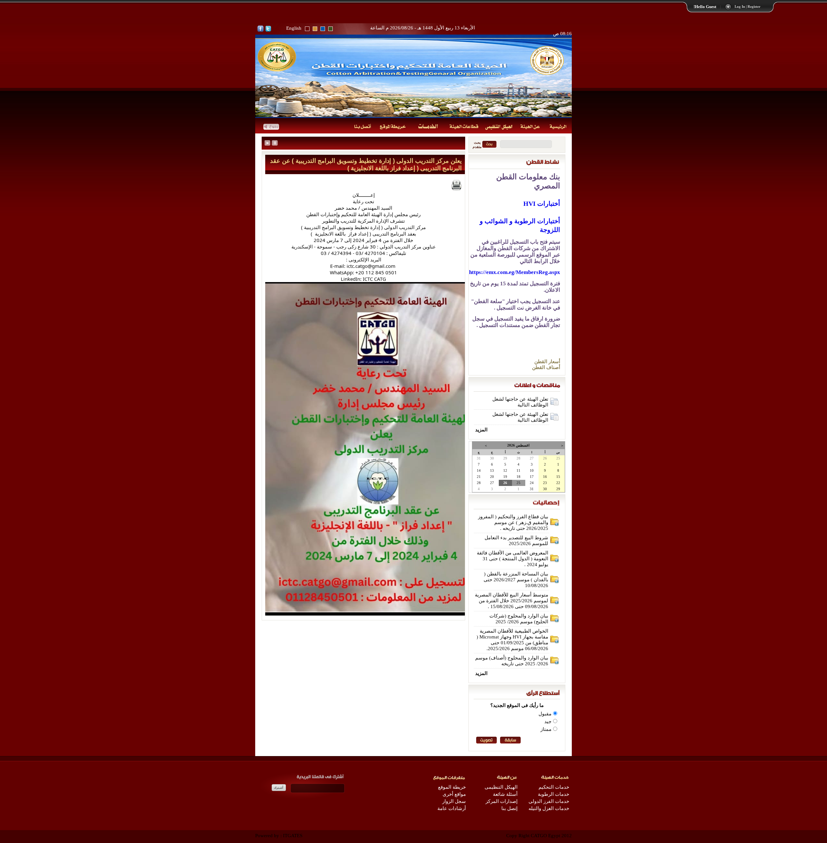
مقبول (545, 713)
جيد (547, 721)
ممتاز (545, 729)
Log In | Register (747, 6)
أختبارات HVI (541, 203)
